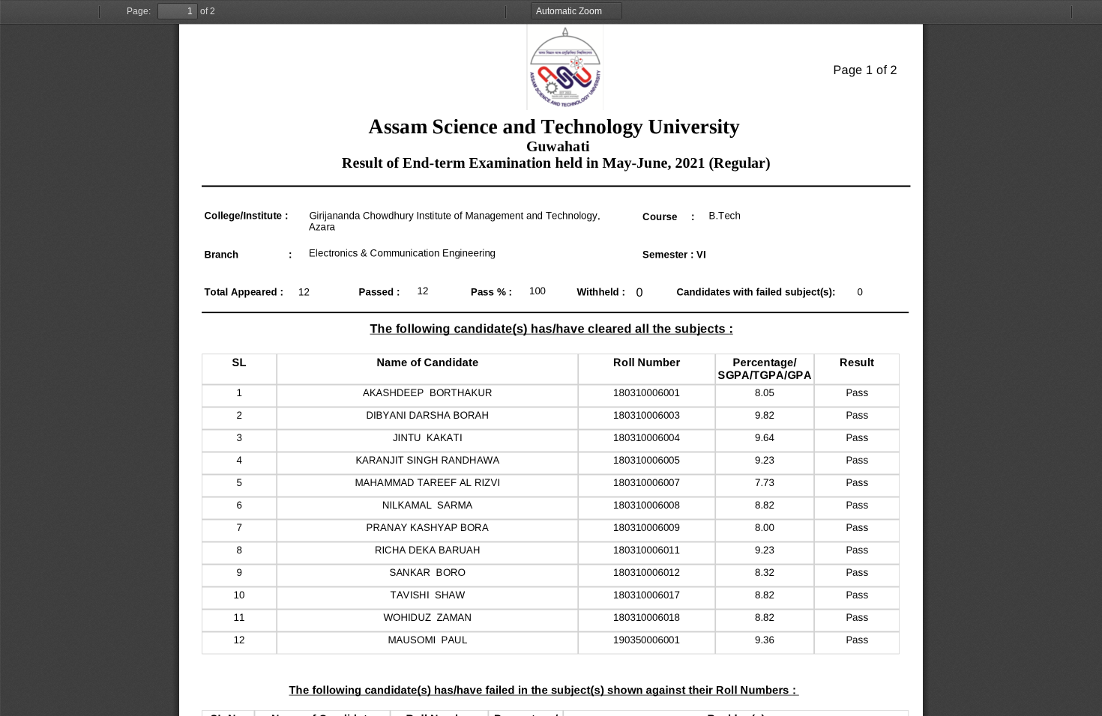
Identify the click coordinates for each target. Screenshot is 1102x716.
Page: (139, 11)
